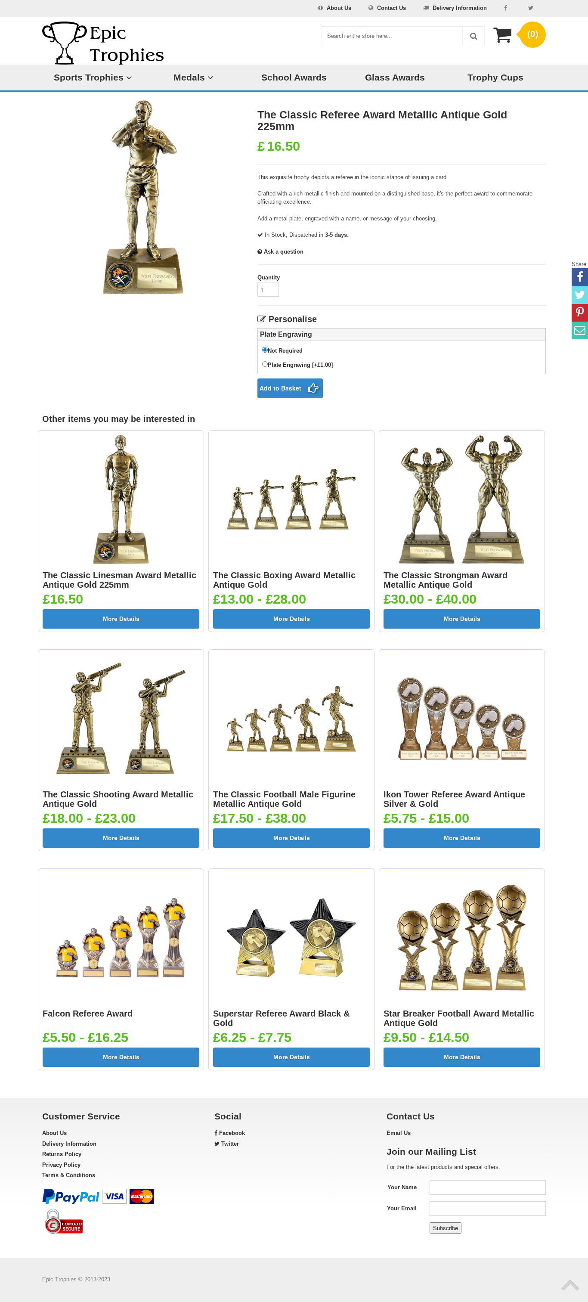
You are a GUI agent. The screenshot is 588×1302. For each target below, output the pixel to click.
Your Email (402, 1208)
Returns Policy (61, 1154)
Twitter (229, 1144)
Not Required (285, 350)
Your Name (402, 1187)
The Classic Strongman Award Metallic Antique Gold (446, 579)
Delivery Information (460, 8)
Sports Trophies (90, 77)
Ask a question (282, 251)
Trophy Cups (495, 77)
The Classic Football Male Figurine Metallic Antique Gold (284, 799)
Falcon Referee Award (88, 1013)
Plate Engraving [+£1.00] (300, 365)
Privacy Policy (61, 1165)
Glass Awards (395, 77)
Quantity (268, 277)
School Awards (294, 77)
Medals (190, 77)
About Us (339, 8)
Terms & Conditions (68, 1175)
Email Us (399, 1133)
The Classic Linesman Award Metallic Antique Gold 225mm (119, 579)
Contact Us (391, 8)
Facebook (231, 1133)
